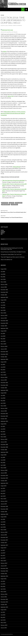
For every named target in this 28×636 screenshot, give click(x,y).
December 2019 (4, 475)
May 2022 (3, 400)
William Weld (14, 204)
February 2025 (4, 315)
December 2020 (4, 444)
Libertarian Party (6, 204)
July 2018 (3, 519)
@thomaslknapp (16, 166)
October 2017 (4, 542)
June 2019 (3, 491)
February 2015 (4, 625)
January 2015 (4, 627)
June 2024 (3, 336)
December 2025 (4, 289)
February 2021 (4, 439)
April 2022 (3, 403)
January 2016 (4, 596)
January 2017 (4, 565)
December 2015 (4, 599)
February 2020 (4, 470)
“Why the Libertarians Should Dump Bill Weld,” (13, 180)
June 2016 (3, 583)
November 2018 (4, 509)
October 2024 (4, 325)
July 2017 (3, 550)
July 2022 (3, 395)
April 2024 (3, 341)
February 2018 (4, 532)
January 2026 (4, 287)
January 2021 (4, 441)
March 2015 (3, 622)
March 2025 (3, 312)
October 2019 (4, 480)
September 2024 (4, 328)
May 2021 (3, 431)
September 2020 (4, 452)
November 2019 (4, 478)
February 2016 (4, 594)
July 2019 (3, 488)
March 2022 (3, 405)
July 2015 (3, 612)
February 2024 (4, 346)
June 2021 (3, 429)
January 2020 (4, 472)
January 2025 (4, 318)
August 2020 (3, 454)
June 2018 (3, 522)
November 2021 (4, 416)
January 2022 (4, 411)
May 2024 (3, 338)
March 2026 (3, 281)
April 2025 (3, 310)
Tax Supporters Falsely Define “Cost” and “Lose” (11, 254)
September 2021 (4, 421)
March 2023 (3, 374)
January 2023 (4, 380)
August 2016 (3, 578)
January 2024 (4, 349)
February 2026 (4, 284)
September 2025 (4, 297)
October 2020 (4, 449)
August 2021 (3, 423)
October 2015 (4, 604)
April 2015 (3, 620)
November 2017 (4, 540)
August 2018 (3, 516)
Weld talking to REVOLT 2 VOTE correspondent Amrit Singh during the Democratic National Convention (13, 113)
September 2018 (4, 514)
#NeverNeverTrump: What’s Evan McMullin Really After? (13, 211)
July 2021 (3, 426)
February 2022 (4, 408)
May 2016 (3, 586)
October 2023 (4, 356)
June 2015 (3, 614)
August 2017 (3, 547)
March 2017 (3, 560)
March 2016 (3, 591)
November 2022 (4, 385)
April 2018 (3, 527)
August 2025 (3, 300)
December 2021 (4, 413)
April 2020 (3, 465)
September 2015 (4, 607)
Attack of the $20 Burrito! (6, 259)
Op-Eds (2, 15)
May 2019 (3, 493)
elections (12, 202)
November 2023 (4, 354)
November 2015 (4, 602)
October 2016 (4, 573)
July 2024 (3, 333)
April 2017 (3, 558)
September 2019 (4, 483)
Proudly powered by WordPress (7, 634)
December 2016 (4, 568)
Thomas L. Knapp (12, 25)
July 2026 (3, 271)
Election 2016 (5, 202)
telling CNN (10, 96)
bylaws (4, 51)
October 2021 (4, 418)
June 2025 (3, 305)
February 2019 (4, 501)
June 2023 (3, 367)
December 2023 (4, 351)
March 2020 (3, 467)
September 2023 (4, 359)
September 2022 (4, 390)
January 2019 (4, 503)
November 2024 (4, 323)
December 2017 (4, 537)
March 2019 (3, 498)
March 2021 (3, 436)
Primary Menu (26, 9)
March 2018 (3, 529)
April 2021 (3, 434)
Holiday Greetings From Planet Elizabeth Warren (12, 216)
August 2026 (3, 269)
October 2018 (4, 511)
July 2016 (3, 581)
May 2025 (3, 307)
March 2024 (3, 343)
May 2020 (3, 462)
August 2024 (3, 331)
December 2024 (4, 320)
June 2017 (3, 552)
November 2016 (4, 571)
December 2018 (4, 506)
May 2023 (3, 369)
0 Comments (19, 25)
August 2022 (3, 392)
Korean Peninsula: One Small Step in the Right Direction (13, 251)
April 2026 (3, 279)
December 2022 (4, 382)
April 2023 (3, 372)
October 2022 (4, 387)
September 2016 (4, 576)
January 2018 (4, 534)
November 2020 (4, 447)
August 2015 (3, 609)
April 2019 (3, 496)
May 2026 (3, 276)
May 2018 (3, 524)
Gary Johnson (19, 202)
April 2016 (3, 589)
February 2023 (4, 377)
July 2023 (3, 364)
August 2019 (3, 485)
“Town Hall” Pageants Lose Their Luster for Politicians (13, 257)
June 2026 (3, 274)
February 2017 (4, 563)
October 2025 (4, 294)
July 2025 (3, 302)
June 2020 (3, 460)
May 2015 (3, 617)
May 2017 (3, 555)
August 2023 (3, 361)
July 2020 (3, 457)
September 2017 (4, 545)
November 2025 (4, 292)
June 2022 (3, 398)
